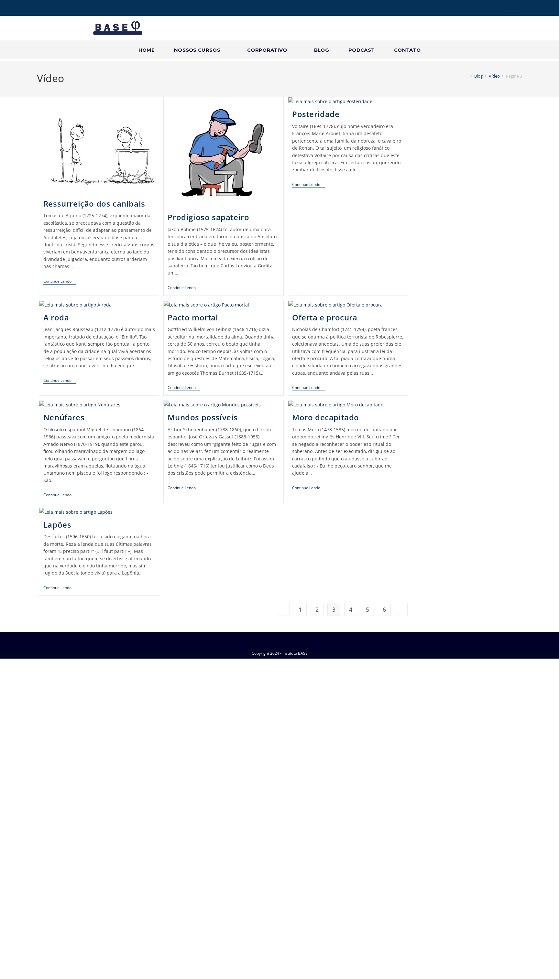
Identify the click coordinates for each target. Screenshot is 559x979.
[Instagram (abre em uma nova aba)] (48, 8)
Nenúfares (63, 417)
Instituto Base (510, 8)
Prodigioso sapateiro (208, 217)
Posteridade (316, 114)
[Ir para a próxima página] (401, 609)
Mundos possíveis (203, 417)
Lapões (57, 524)
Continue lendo (59, 281)
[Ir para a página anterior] (283, 609)
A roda (56, 317)
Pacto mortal (193, 317)
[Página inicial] (466, 76)
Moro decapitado (325, 417)
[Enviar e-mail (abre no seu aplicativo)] (66, 8)
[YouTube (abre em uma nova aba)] (57, 8)
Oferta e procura (324, 317)
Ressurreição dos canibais (94, 203)
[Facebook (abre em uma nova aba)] (40, 8)
